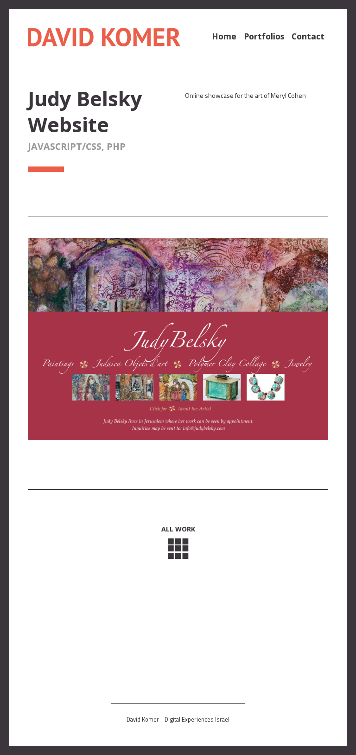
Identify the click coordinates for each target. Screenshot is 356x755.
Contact (308, 36)
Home (224, 36)
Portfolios (264, 36)
